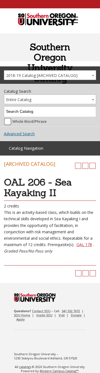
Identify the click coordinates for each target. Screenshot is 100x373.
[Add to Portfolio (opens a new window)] (78, 166)
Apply (20, 319)
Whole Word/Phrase (29, 121)
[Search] (91, 111)
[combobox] (50, 75)
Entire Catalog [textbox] (18, 99)
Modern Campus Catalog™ (59, 371)
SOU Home (22, 315)
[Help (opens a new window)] (92, 166)
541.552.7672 (71, 311)
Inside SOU (44, 315)
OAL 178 (84, 244)
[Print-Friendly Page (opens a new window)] (85, 166)
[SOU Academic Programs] (47, 20)
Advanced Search (19, 133)
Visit (62, 315)
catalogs (25, 367)
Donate (76, 315)
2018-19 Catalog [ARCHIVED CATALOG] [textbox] (42, 75)
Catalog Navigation (26, 148)
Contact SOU (41, 311)
